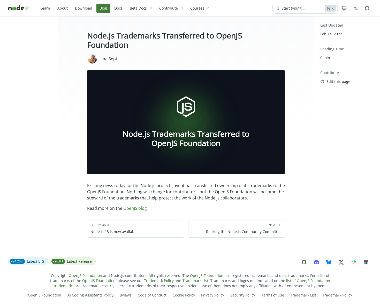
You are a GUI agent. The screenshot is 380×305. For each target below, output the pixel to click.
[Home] (18, 8)
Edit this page (338, 81)
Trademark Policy (159, 280)
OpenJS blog (135, 208)
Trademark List (195, 280)
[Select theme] (344, 8)
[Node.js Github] (367, 8)
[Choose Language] (355, 8)
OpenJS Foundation (85, 275)
